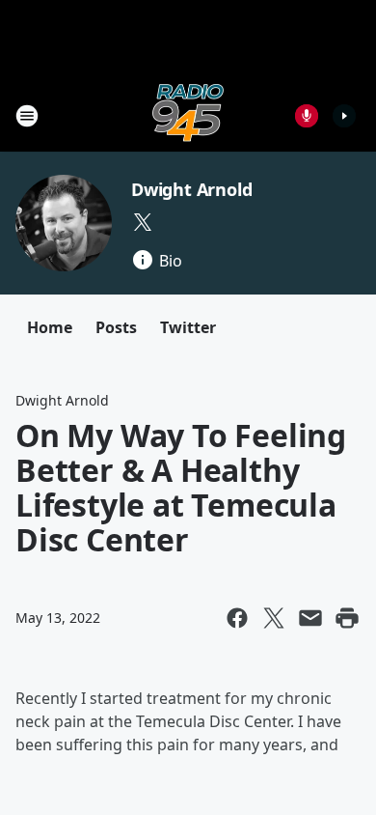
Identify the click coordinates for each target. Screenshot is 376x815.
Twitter (188, 327)
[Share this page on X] (273, 618)
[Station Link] (188, 115)
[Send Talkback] (306, 115)
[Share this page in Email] (310, 618)
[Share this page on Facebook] (237, 618)
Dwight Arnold (191, 189)
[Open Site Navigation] (27, 115)
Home (49, 327)
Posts (116, 327)
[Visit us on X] (142, 222)
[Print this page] (347, 618)
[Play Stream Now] (344, 115)
